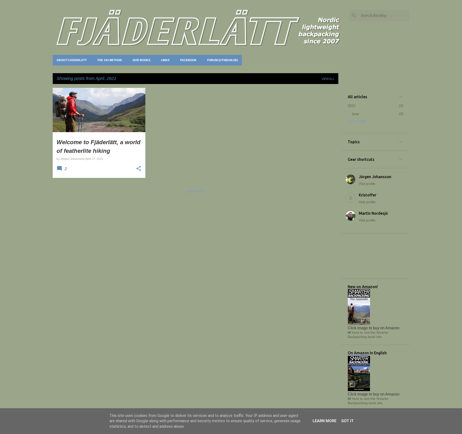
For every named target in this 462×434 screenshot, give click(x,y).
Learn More (324, 421)
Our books (141, 60)
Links (165, 60)
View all (327, 79)
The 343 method (109, 60)
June (355, 114)
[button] (138, 169)
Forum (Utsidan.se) (222, 60)
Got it (347, 421)
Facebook (188, 60)
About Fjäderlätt (72, 60)
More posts (195, 191)
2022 (351, 106)
